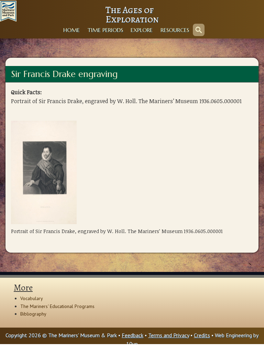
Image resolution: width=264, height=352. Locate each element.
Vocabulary (31, 298)
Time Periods (105, 29)
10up (132, 343)
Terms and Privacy (168, 335)
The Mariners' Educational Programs (57, 306)
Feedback (132, 335)
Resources (175, 29)
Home (71, 29)
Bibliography (33, 314)
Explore (142, 29)
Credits (202, 335)
